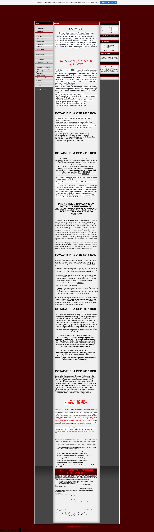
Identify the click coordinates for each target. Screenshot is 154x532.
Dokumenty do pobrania (43, 70)
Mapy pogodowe (41, 75)
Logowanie (39, 64)
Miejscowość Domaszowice (44, 67)
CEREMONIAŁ (41, 83)
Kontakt (39, 57)
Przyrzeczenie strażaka (43, 78)
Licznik (39, 85)
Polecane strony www (42, 62)
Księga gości (40, 54)
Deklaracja (39, 80)
